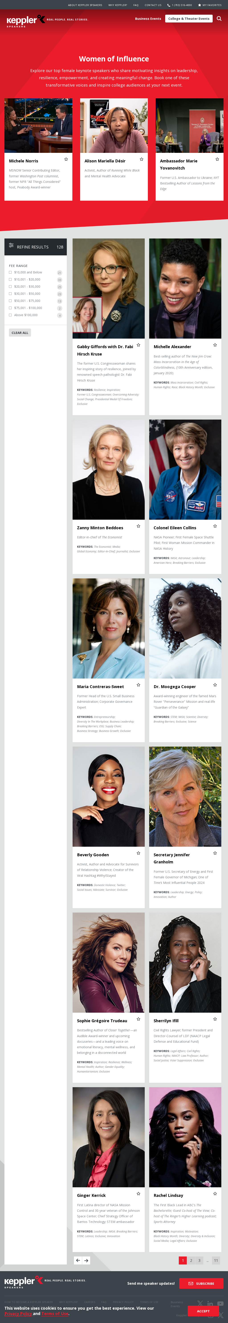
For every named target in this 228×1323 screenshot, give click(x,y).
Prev (78, 1260)
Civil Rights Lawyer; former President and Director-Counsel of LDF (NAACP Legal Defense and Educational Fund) (183, 1035)
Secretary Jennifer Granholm (172, 858)
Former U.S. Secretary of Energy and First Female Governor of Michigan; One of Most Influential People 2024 (183, 877)
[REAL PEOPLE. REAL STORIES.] (26, 21)
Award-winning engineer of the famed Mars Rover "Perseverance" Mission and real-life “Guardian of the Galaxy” (185, 701)
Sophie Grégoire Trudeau (102, 1020)
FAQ (136, 5)
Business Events (148, 18)
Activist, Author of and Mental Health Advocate (112, 173)
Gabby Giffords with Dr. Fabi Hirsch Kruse (105, 350)
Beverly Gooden (93, 854)
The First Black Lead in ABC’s (185, 1213)
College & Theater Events (189, 18)
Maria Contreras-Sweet (100, 686)
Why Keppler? (117, 5)
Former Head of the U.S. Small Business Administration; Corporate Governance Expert (105, 701)
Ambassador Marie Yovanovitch (178, 164)
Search (219, 20)
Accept (203, 1311)
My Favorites (212, 5)
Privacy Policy (18, 1313)
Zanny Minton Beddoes (100, 527)
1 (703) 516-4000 (182, 5)
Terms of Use (54, 1313)
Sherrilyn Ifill (166, 1020)
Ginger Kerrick (91, 1195)
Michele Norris (23, 161)
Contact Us (153, 5)
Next (86, 1260)
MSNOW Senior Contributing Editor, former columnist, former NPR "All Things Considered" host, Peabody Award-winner (35, 178)
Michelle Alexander (172, 346)
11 (216, 1260)
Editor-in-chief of (99, 537)
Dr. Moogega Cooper (175, 686)
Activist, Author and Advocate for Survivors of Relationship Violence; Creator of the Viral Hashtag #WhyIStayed (108, 869)
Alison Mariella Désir (105, 161)
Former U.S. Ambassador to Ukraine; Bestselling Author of (189, 183)
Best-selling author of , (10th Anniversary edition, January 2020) (183, 364)
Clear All (20, 332)
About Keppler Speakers (85, 5)
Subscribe (204, 1283)
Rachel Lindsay (168, 1195)
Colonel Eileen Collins (175, 527)
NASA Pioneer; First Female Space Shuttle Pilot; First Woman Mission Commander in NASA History (184, 542)
